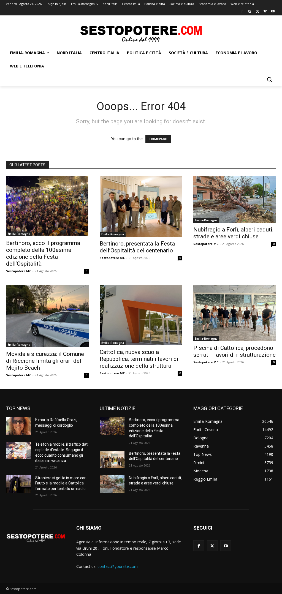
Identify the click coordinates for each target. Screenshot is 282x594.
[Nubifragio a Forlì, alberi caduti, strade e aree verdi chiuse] (234, 199)
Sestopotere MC (18, 271)
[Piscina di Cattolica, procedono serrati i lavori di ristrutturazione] (234, 313)
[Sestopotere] (141, 33)
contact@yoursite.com (117, 566)
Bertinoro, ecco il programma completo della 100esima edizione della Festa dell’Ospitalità (43, 253)
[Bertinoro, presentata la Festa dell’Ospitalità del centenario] (141, 206)
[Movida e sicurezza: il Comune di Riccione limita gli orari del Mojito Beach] (47, 316)
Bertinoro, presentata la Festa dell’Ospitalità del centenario (137, 247)
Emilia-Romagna (19, 234)
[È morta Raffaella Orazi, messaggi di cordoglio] (18, 426)
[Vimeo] (265, 12)
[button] (269, 79)
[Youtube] (273, 12)
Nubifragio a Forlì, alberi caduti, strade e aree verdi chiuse (233, 233)
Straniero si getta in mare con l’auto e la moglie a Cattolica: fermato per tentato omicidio (60, 483)
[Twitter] (257, 12)
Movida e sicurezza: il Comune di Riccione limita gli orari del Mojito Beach (45, 361)
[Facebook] (242, 12)
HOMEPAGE (158, 139)
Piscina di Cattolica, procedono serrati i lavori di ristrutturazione (234, 351)
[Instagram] (250, 12)
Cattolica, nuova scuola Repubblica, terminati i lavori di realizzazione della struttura (139, 359)
